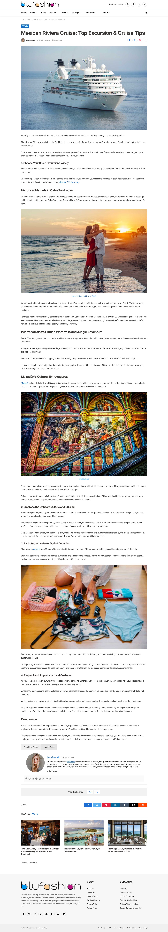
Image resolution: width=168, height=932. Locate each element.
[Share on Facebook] (129, 40)
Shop (32, 12)
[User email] (50, 779)
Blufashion (71, 762)
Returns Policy (92, 904)
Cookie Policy (131, 928)
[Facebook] (26, 779)
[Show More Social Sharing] (145, 40)
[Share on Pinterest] (139, 40)
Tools (43, 12)
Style (64, 12)
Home (23, 12)
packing (36, 549)
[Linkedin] (33, 779)
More (105, 12)
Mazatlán (25, 383)
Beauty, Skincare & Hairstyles (130, 908)
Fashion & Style (125, 892)
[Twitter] (43, 779)
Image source (84, 479)
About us (90, 888)
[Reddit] (40, 779)
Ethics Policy (142, 928)
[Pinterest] (36, 779)
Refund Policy (92, 908)
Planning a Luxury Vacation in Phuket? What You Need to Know (125, 850)
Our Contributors (93, 900)
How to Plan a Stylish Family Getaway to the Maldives (82, 850)
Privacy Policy (119, 928)
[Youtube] (47, 779)
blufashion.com (53, 771)
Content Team (92, 896)
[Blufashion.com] (40, 4)
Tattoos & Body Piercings (129, 904)
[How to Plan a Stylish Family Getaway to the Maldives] (83, 833)
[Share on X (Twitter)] (134, 40)
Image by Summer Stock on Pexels (84, 296)
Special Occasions (127, 896)
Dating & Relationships (128, 900)
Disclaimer (101, 928)
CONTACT (113, 4)
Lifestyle (76, 12)
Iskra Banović (30, 40)
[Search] (146, 12)
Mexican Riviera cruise (68, 182)
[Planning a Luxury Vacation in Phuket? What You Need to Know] (127, 833)
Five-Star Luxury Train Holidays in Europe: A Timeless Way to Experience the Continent (40, 851)
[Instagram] (29, 779)
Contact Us (91, 892)
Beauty (53, 12)
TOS (109, 928)
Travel (29, 19)
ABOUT (121, 4)
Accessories (91, 12)
